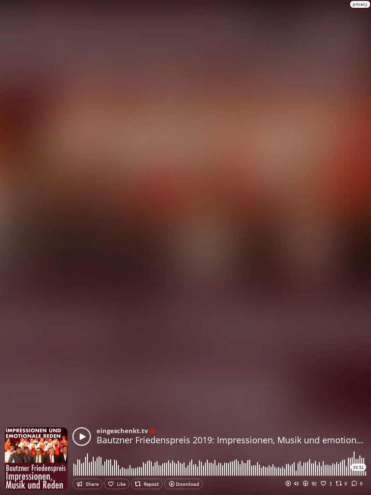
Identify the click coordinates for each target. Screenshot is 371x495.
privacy (360, 4)
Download (187, 483)
